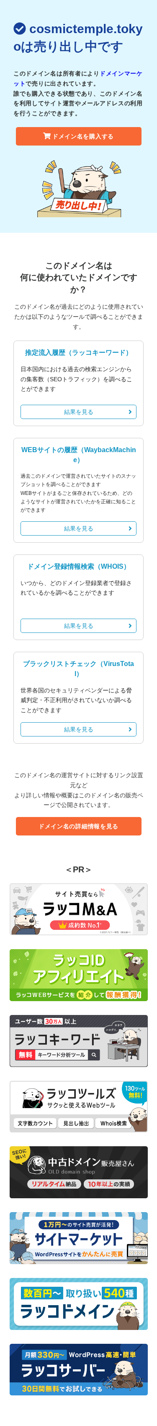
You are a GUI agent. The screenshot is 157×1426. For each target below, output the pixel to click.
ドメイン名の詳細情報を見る (78, 826)
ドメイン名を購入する (83, 136)
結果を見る (78, 412)
